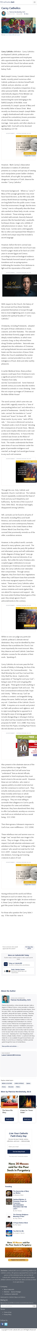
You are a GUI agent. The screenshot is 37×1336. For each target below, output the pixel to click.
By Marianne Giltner (18, 1195)
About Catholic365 (9, 1289)
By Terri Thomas (17, 1210)
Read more (9, 1119)
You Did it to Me (18, 1231)
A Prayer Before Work (20, 1223)
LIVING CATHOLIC (19, 1083)
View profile (19, 14)
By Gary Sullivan (17, 1218)
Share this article (30, 947)
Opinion (28, 1083)
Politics (18, 1087)
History (4, 1087)
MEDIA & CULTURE (7, 1083)
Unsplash (18, 34)
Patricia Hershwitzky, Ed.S (17, 12)
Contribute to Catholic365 (11, 1294)
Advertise (6, 1292)
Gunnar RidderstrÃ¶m (10, 34)
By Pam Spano (17, 1225)
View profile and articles (10, 1046)
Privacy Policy (7, 1314)
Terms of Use (7, 1312)
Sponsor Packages (16, 1292)
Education (10, 1087)
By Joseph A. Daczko (18, 1233)
